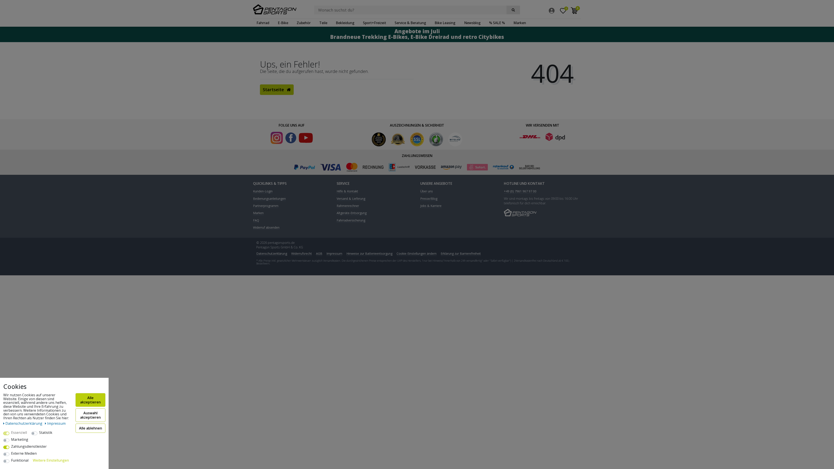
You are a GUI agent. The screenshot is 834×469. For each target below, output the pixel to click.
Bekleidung (345, 22)
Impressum (334, 253)
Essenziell (19, 433)
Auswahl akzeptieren (90, 415)
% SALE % (497, 22)
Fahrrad (262, 22)
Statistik (45, 433)
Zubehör (304, 22)
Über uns (426, 191)
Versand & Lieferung (351, 199)
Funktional (19, 460)
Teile (323, 22)
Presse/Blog (428, 199)
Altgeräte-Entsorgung (352, 213)
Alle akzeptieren (90, 400)
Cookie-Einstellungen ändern (417, 253)
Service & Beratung (410, 22)
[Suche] (513, 10)
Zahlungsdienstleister (29, 447)
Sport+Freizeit (374, 22)
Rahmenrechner (348, 206)
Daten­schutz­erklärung (271, 253)
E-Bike (283, 22)
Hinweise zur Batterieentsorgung (369, 253)
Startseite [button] (274, 89)
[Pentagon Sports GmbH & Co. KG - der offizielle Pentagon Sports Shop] (277, 9)
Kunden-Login (263, 191)
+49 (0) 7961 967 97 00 (520, 191)
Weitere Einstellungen (51, 460)
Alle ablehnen (90, 428)
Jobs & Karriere (431, 206)
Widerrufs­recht (301, 253)
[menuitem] (552, 10)
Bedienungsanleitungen (269, 199)
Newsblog (472, 22)
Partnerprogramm (265, 206)
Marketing (19, 440)
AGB (319, 253)
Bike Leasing (445, 22)
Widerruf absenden (266, 228)
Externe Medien (24, 454)
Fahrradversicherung (351, 220)
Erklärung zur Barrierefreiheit (461, 253)
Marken (519, 22)
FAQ (256, 220)
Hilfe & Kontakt (347, 191)
